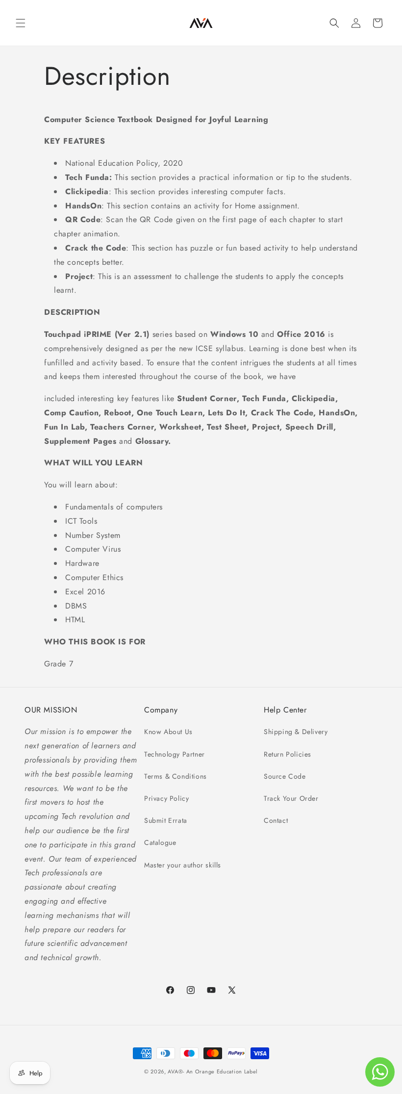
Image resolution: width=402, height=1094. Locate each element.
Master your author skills (182, 865)
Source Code (285, 776)
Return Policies (287, 754)
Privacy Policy (166, 798)
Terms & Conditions (175, 776)
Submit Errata (165, 820)
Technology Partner (174, 754)
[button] (20, 23)
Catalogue (160, 842)
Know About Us (168, 732)
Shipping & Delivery (295, 732)
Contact (276, 820)
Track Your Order (291, 798)
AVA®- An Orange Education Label (213, 1071)
